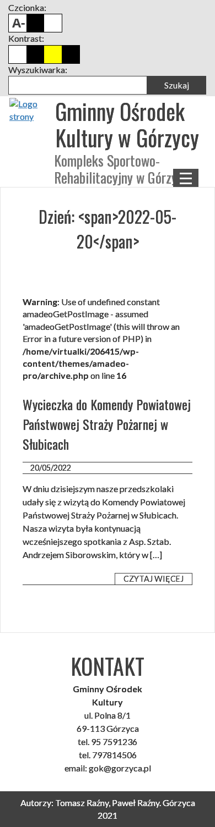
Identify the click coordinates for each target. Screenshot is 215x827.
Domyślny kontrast (17, 54)
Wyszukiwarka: (37, 69)
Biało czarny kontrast (35, 54)
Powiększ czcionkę (53, 23)
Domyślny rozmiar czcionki (35, 23)
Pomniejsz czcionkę (17, 23)
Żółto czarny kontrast (70, 54)
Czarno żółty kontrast (53, 54)
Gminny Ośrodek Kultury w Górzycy (127, 124)
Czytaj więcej (153, 578)
